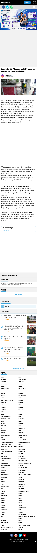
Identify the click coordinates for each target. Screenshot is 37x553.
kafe (19, 444)
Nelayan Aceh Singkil (24, 475)
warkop (20, 527)
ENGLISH (20, 407)
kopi (2, 454)
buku (19, 398)
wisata (20, 530)
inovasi (3, 433)
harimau (21, 419)
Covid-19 (20, 402)
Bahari (3, 386)
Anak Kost (21, 381)
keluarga (21, 447)
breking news (22, 395)
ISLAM (20, 437)
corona (20, 400)
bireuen (20, 393)
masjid (20, 465)
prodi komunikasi (23, 491)
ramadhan (4, 495)
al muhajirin (22, 379)
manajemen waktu (6, 465)
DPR (19, 405)
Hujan (3, 423)
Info (2, 428)
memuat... (6, 230)
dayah (2, 405)
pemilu (3, 482)
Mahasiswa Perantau (24, 463)
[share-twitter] (7, 7)
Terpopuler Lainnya (18, 368)
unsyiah (3, 520)
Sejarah (20, 502)
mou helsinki (22, 470)
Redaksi (10, 539)
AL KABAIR (3, 379)
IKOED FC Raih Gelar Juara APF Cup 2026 (14, 338)
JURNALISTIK (22, 440)
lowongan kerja (23, 461)
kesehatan (21, 449)
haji (19, 416)
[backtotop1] (35, 541)
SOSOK (20, 505)
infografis (21, 428)
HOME (20, 421)
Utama (20, 520)
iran (2, 437)
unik (2, 516)
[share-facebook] (3, 7)
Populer (27, 2)
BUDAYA (3, 398)
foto (2, 412)
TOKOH (3, 512)
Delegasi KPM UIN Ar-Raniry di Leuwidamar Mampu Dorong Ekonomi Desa (13, 328)
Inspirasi (21, 433)
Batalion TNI (22, 388)
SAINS (20, 500)
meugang (3, 468)
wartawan (4, 530)
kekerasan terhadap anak (9, 447)
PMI (2, 489)
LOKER (2, 461)
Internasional (5, 435)
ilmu (19, 426)
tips (19, 509)
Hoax (2, 421)
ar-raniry (4, 384)
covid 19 (3, 402)
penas (2, 484)
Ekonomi (3, 407)
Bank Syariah (5, 388)
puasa (20, 493)
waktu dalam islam (24, 525)
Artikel (20, 384)
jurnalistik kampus (7, 442)
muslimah (21, 472)
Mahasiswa (4, 463)
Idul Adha (21, 423)
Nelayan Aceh (5, 475)
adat (19, 377)
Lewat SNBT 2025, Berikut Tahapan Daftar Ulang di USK (15, 316)
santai (3, 502)
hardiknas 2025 (5, 419)
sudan (3, 507)
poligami (21, 489)
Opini (2, 479)
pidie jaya (21, 486)
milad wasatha (22, 468)
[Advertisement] (18, 48)
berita (7, 306)
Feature (20, 409)
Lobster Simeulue (6, 458)
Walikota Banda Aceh (7, 527)
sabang (3, 500)
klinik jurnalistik (6, 451)
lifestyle (21, 456)
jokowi (3, 440)
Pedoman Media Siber (18, 539)
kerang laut (4, 449)
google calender (6, 416)
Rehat (20, 495)
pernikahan (22, 484)
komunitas (21, 451)
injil (19, 430)
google (20, 414)
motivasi (3, 470)
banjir (20, 386)
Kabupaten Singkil (6, 444)
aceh (2, 377)
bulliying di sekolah (7, 400)
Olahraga (4, 477)
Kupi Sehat (4, 456)
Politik (3, 491)
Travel (20, 512)
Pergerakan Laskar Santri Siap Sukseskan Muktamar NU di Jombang (13, 349)
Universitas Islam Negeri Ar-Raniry (27, 517)
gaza (2, 414)
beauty (3, 391)
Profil (3, 493)
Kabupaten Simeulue (24, 442)
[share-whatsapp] (11, 7)
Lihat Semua (18, 294)
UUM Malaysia (5, 523)
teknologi (4, 509)
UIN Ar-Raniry (22, 514)
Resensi (3, 498)
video (20, 523)
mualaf (3, 472)
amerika (3, 381)
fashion (3, 409)
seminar (3, 505)
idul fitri (3, 426)
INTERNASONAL (22, 435)
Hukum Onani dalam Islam (12, 358)
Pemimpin (21, 482)
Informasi (4, 430)
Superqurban (22, 507)
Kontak (26, 539)
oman (20, 477)
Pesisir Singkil (5, 486)
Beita (20, 391)
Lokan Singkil (22, 458)
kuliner (20, 454)
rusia (20, 498)
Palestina (21, 479)
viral (2, 525)
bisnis (3, 395)
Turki (2, 514)
